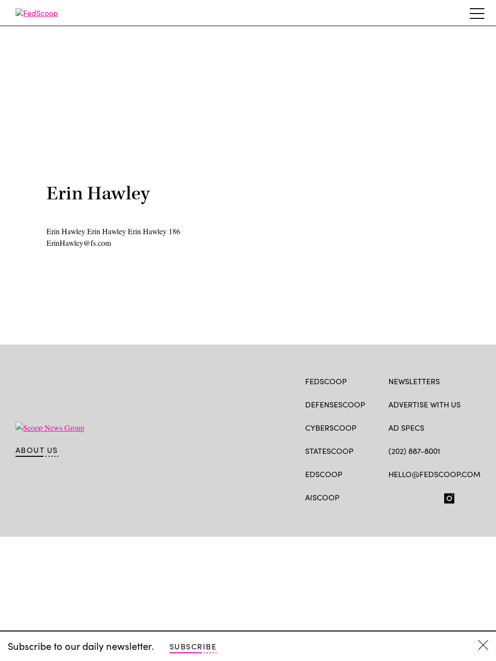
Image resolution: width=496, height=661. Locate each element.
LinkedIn (431, 496)
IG (446, 496)
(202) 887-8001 (414, 451)
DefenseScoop (335, 404)
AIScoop (322, 497)
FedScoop (326, 381)
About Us (37, 450)
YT (464, 496)
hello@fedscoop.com (434, 474)
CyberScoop (330, 427)
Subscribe (193, 646)
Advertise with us (424, 404)
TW (412, 496)
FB (393, 496)
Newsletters (414, 381)
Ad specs (406, 427)
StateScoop (329, 451)
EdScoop (323, 474)
